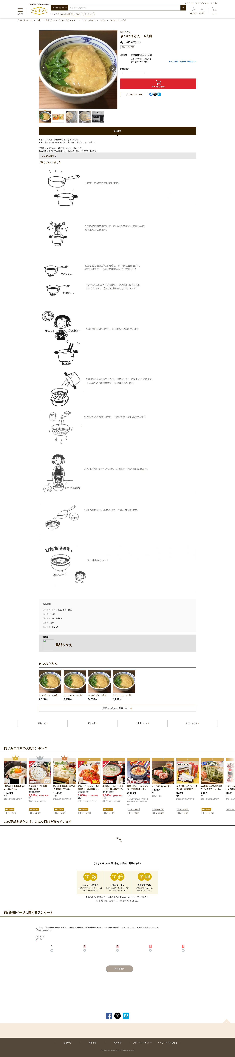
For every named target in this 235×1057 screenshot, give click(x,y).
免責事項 (117, 1043)
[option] (50, 685)
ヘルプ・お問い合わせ (202, 3)
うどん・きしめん (88, 20)
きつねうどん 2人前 (48, 695)
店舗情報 (92, 723)
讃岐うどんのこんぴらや (13, 799)
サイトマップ (189, 3)
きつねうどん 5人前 (97, 695)
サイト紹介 (214, 3)
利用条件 (92, 1043)
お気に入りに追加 (135, 94)
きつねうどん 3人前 (73, 695)
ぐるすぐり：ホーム (25, 20)
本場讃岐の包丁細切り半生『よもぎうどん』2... (211, 787)
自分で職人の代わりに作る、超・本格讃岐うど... (186, 787)
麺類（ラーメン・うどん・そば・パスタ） (61, 20)
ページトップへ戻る (226, 1021)
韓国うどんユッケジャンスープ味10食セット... (137, 787)
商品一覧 (42, 723)
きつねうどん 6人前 (122, 695)
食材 (39, 20)
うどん (102, 20)
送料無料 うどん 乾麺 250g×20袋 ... (38, 787)
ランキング (89, 14)
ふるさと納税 (65, 14)
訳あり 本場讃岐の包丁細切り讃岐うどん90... (64, 787)
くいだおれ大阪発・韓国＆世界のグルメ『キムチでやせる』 (137, 801)
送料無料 (77, 14)
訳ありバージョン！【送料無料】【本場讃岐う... (88, 787)
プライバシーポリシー (142, 1043)
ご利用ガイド (142, 723)
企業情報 (67, 1043)
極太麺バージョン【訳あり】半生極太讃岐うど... (113, 787)
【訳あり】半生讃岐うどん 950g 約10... (14, 787)
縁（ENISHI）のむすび (161, 786)
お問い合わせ (192, 723)
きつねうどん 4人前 (118, 20)
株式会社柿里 (157, 796)
